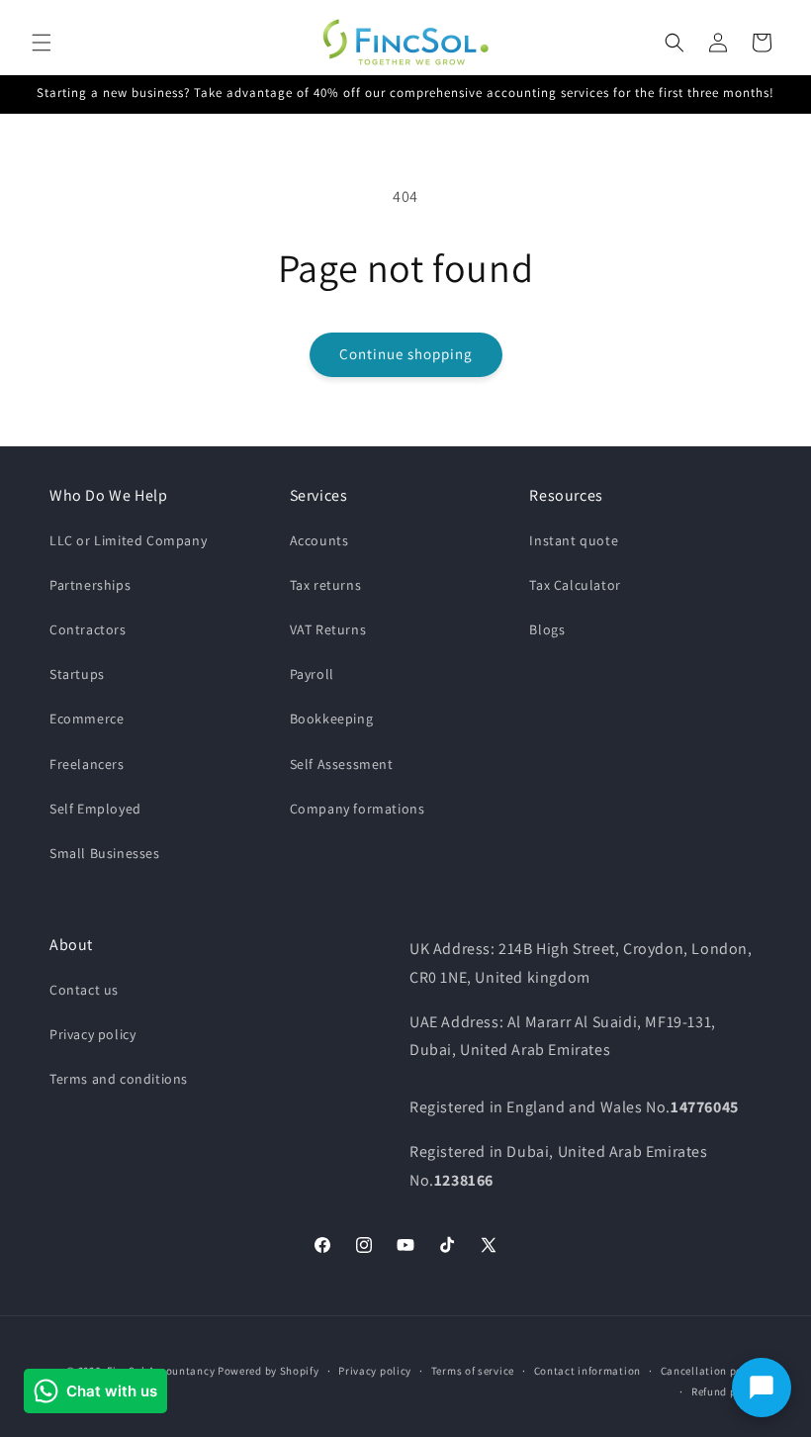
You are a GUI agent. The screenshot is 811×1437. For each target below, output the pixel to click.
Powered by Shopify (268, 1371)
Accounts (319, 540)
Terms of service (472, 1371)
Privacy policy (92, 1034)
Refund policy (726, 1391)
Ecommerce (86, 718)
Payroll (312, 674)
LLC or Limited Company (128, 540)
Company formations (357, 808)
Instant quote (573, 540)
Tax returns (326, 585)
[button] (41, 42)
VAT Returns (328, 629)
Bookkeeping (332, 718)
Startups (77, 674)
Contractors (88, 629)
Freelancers (87, 764)
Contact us (84, 990)
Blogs (547, 629)
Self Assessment (342, 764)
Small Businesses (104, 853)
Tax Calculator (574, 585)
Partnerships (90, 585)
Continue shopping (406, 353)
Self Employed (95, 808)
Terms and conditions (118, 1079)
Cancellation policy (711, 1371)
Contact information (587, 1371)
